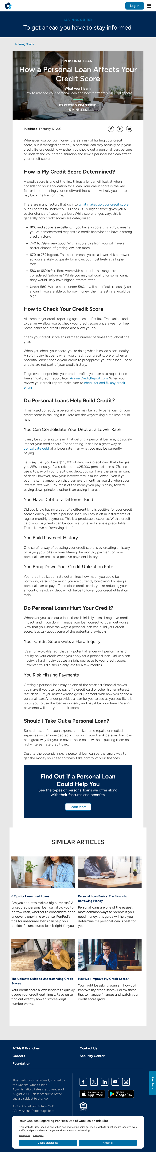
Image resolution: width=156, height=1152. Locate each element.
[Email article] (129, 129)
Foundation (21, 1063)
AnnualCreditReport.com (89, 378)
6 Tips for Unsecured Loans (30, 896)
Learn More (78, 807)
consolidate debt (36, 448)
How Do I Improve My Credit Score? (103, 979)
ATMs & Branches (26, 1048)
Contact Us (88, 1048)
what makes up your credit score (104, 204)
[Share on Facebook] (111, 129)
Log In (134, 6)
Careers (19, 1056)
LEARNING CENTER (78, 20)
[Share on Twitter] (120, 129)
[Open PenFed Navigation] (149, 6)
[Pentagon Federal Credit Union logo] (8, 5)
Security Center (92, 1056)
